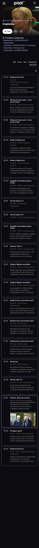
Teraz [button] (19, 62)
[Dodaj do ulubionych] (15, 31)
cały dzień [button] (33, 64)
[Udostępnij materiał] (21, 31)
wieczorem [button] (32, 62)
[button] (36, 71)
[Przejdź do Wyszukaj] (35, 3)
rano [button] (25, 62)
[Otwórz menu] (4, 3)
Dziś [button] (14, 62)
